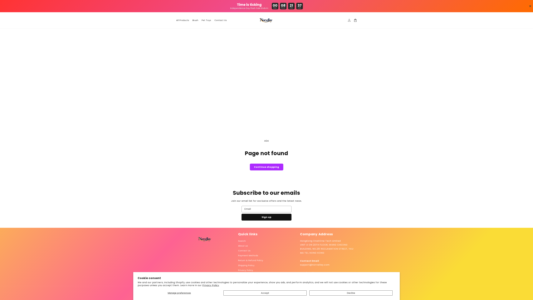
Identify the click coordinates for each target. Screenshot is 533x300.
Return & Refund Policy (250, 260)
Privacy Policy (210, 285)
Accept (265, 293)
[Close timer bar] (530, 6)
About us (243, 245)
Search (242, 241)
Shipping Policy (246, 265)
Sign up (266, 217)
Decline (351, 293)
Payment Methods (248, 255)
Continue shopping (266, 167)
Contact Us (244, 250)
